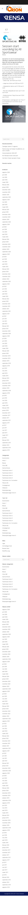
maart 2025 (5, 207)
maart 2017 (5, 435)
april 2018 (4, 403)
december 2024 (6, 214)
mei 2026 (4, 177)
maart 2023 (5, 266)
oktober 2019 (5, 361)
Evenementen (5, 458)
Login (3, 543)
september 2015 (6, 442)
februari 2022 (5, 299)
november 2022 (6, 276)
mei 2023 (4, 261)
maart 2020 (5, 348)
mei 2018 (4, 400)
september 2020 (6, 333)
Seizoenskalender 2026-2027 (9, 153)
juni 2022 (4, 289)
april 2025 (4, 204)
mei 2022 (4, 291)
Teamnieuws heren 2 (7, 473)
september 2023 (6, 251)
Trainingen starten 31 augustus (10, 146)
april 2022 (4, 294)
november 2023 (6, 246)
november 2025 (6, 192)
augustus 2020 (6, 336)
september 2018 (6, 390)
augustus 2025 (6, 199)
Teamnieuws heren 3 (7, 475)
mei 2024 (4, 232)
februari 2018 (5, 408)
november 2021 (6, 306)
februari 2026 (5, 184)
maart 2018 (5, 405)
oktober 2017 (5, 418)
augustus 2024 (6, 224)
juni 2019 (4, 368)
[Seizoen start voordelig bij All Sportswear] (14, 39)
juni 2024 (4, 229)
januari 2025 (5, 212)
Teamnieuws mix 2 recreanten (9, 480)
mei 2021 (4, 321)
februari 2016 (5, 440)
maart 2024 (5, 237)
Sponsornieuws (6, 468)
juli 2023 (4, 256)
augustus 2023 (6, 254)
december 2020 (6, 331)
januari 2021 (5, 328)
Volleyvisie (4, 488)
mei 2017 (4, 430)
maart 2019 (5, 375)
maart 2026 (5, 182)
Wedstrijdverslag (6, 490)
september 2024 (6, 222)
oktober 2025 (5, 194)
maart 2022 (5, 296)
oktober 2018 (5, 388)
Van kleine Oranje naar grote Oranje (11, 158)
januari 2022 (5, 301)
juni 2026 (4, 175)
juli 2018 (4, 395)
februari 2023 (5, 269)
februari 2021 (5, 326)
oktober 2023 (5, 249)
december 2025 (6, 189)
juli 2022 (4, 286)
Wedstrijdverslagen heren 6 (9, 492)
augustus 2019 (6, 365)
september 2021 (6, 311)
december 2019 (6, 356)
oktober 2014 (5, 445)
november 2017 (6, 415)
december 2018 (6, 383)
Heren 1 (4, 460)
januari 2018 (5, 410)
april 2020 (4, 346)
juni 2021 (4, 318)
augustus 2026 (6, 172)
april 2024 (4, 234)
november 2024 (6, 217)
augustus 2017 (6, 423)
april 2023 (4, 264)
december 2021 (6, 303)
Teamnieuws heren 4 (7, 478)
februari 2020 (5, 351)
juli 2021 (4, 316)
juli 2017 (4, 425)
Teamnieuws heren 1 (7, 470)
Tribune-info (5, 483)
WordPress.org (6, 551)
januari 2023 (5, 271)
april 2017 (4, 432)
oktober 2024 (5, 219)
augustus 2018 (6, 393)
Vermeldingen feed (7, 546)
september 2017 (6, 420)
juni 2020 (4, 341)
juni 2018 (4, 398)
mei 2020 (4, 343)
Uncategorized (6, 485)
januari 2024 (5, 241)
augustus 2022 (6, 284)
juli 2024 (4, 227)
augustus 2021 (6, 313)
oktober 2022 (5, 279)
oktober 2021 (5, 308)
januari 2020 (5, 353)
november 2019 (6, 358)
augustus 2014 (6, 450)
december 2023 (6, 244)
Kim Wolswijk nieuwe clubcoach (10, 155)
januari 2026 (5, 187)
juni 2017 (4, 427)
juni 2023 (4, 259)
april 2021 (4, 323)
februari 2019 (5, 378)
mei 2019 (4, 370)
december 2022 (6, 274)
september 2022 (6, 281)
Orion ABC (4, 465)
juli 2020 (4, 338)
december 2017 (6, 413)
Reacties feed (5, 548)
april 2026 (4, 179)
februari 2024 (5, 239)
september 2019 (6, 363)
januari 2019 (5, 380)
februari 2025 (5, 209)
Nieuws (4, 54)
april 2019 (4, 373)
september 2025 (6, 197)
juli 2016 (4, 437)
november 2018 (6, 385)
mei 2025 (4, 202)
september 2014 (6, 447)
